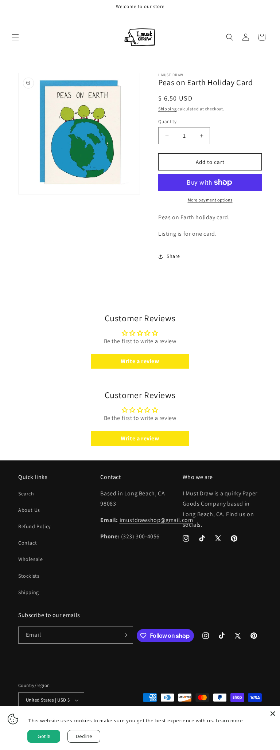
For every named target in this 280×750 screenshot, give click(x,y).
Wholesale (30, 559)
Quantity (167, 121)
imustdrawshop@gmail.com (156, 520)
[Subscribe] (125, 635)
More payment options (210, 200)
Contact (27, 542)
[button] (15, 37)
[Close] (272, 713)
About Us (29, 510)
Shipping (167, 108)
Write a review (140, 361)
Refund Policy (34, 526)
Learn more (229, 720)
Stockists (28, 576)
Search (26, 493)
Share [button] (173, 256)
